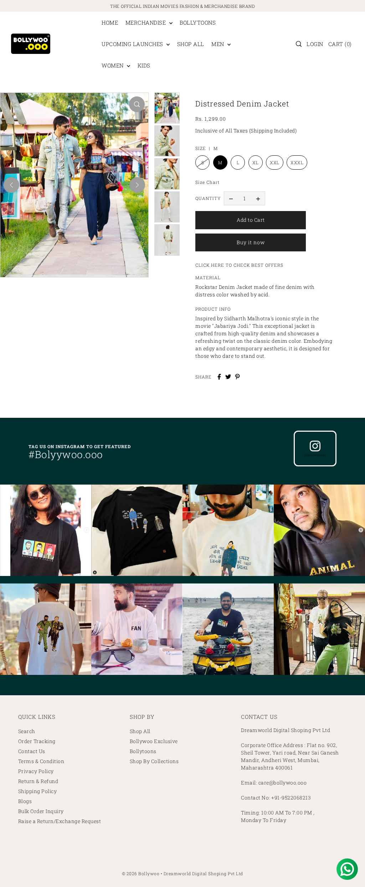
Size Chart (207, 182)
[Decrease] (231, 198)
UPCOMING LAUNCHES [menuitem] (133, 43)
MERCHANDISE (146, 22)
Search (26, 731)
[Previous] (11, 185)
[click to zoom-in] (137, 104)
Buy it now (251, 242)
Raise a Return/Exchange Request (59, 821)
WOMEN (113, 65)
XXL (274, 162)
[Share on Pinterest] (237, 377)
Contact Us (31, 751)
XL (255, 162)
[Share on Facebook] (219, 377)
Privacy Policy (36, 771)
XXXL (297, 162)
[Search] (298, 44)
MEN (218, 43)
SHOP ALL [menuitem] (190, 43)
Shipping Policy (37, 791)
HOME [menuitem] (110, 22)
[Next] (137, 185)
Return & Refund (38, 781)
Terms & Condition (41, 761)
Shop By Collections (154, 761)
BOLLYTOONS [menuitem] (198, 22)
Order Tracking (37, 741)
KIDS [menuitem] (144, 65)
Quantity (208, 198)
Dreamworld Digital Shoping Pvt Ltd (203, 873)
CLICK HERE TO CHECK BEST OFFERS (239, 265)
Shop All (140, 731)
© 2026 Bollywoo (141, 873)
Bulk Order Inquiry (41, 811)
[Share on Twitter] (228, 377)
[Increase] (258, 198)
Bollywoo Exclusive (154, 741)
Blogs (25, 801)
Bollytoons (143, 751)
